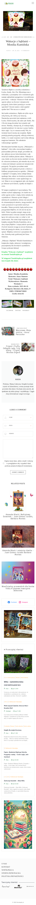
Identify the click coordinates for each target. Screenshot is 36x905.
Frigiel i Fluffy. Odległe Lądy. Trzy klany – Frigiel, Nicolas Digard (11, 349)
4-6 (8, 37)
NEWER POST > (15, 344)
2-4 (5, 37)
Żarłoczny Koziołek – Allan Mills (14, 781)
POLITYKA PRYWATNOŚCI (12, 876)
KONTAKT (6, 867)
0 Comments (25, 50)
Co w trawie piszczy (9, 677)
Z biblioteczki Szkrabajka (22, 37)
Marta (7, 760)
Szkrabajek (8, 711)
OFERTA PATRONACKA (11, 873)
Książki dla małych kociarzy (12, 730)
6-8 (11, 37)
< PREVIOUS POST (21, 328)
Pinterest (26, 310)
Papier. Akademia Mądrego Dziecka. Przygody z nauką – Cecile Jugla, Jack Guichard (16, 754)
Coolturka (7, 726)
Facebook (9, 310)
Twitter (18, 310)
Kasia (9, 50)
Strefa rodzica (27, 726)
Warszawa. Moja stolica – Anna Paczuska (23, 332)
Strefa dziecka (24, 677)
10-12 (5, 701)
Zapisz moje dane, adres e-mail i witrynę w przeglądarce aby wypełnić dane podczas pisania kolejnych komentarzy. (18, 463)
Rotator (18, 677)
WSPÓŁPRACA (8, 870)
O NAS (4, 864)
